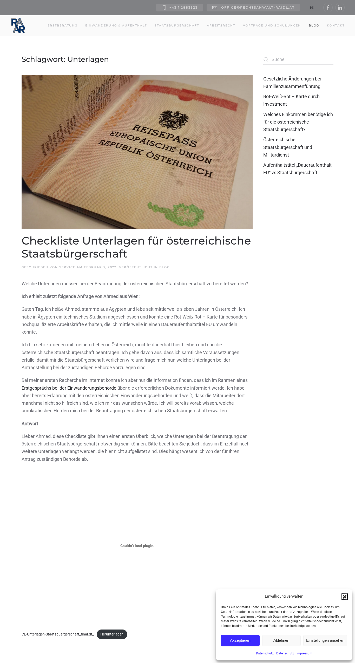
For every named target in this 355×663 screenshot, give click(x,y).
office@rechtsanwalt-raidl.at (257, 7)
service (67, 267)
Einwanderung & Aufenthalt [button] (116, 25)
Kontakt (336, 25)
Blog (314, 25)
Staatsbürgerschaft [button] (177, 25)
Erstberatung (62, 25)
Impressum (304, 653)
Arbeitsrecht (221, 25)
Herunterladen (111, 634)
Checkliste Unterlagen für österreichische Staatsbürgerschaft (136, 247)
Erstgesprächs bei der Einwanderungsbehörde (69, 388)
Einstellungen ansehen (325, 640)
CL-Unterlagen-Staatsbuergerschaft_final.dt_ (58, 634)
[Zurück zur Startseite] (18, 25)
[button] (344, 596)
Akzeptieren (240, 640)
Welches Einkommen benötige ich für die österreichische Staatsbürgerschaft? (298, 122)
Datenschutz (265, 653)
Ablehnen (281, 640)
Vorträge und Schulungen (272, 25)
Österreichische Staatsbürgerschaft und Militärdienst (287, 147)
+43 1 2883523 (183, 7)
